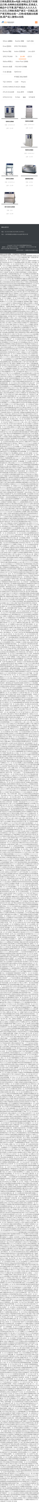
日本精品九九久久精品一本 (12, 908)
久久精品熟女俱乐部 (33, 415)
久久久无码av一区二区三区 (25, 350)
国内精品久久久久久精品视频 (22, 1002)
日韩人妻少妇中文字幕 (5, 655)
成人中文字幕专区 (14, 375)
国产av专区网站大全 (33, 803)
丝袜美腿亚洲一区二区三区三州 (14, 1157)
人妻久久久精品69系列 (21, 1180)
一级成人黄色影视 (6, 588)
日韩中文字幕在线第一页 (17, 1137)
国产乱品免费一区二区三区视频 (10, 924)
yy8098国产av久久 (16, 360)
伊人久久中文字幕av (20, 1113)
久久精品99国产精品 (26, 469)
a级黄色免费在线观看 (32, 740)
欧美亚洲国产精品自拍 (32, 1088)
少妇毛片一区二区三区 (17, 1154)
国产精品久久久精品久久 (18, 710)
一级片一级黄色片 (12, 1018)
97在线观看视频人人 (33, 375)
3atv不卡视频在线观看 (29, 1064)
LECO (30, 56)
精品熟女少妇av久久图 (27, 311)
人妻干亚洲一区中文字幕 (31, 860)
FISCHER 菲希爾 (21, 66)
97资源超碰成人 (21, 956)
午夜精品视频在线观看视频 (30, 464)
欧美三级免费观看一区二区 (31, 629)
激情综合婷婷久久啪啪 (16, 766)
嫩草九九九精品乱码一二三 (31, 585)
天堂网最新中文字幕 (7, 609)
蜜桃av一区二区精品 (11, 485)
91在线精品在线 (16, 720)
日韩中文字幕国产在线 (28, 1152)
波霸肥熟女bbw (12, 389)
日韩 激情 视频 (30, 965)
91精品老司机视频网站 (11, 1229)
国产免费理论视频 (32, 432)
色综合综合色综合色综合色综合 (13, 314)
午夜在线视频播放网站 (9, 448)
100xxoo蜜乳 (5, 454)
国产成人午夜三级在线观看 (18, 397)
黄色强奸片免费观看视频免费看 (14, 1087)
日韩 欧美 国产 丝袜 (32, 1186)
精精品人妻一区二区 (21, 567)
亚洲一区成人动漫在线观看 (27, 1106)
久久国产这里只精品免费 (28, 362)
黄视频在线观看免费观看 (25, 518)
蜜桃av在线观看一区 (33, 839)
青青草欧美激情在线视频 (24, 1178)
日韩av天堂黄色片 (22, 596)
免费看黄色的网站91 (18, 1054)
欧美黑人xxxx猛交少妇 (9, 743)
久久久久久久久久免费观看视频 (24, 1235)
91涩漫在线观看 (7, 347)
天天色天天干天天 (22, 909)
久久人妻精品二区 (27, 1172)
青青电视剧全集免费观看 (10, 577)
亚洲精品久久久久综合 (20, 792)
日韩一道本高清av (8, 585)
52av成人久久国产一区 (8, 860)
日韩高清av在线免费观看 (24, 557)
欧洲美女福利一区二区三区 (27, 789)
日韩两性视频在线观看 (27, 386)
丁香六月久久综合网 (14, 718)
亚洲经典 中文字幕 (21, 319)
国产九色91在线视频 (16, 301)
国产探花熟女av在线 (19, 645)
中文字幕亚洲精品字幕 (14, 275)
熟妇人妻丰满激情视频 (14, 515)
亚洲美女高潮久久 (31, 820)
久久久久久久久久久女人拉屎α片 (8, 601)
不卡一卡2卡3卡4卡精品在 (8, 870)
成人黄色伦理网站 (25, 1183)
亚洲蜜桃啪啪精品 (16, 433)
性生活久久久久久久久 (5, 1007)
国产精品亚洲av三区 (7, 583)
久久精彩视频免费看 (32, 746)
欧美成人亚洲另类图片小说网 (15, 265)
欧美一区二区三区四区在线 (11, 842)
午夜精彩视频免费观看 (25, 859)
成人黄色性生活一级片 (7, 355)
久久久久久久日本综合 (5, 1028)
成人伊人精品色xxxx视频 (13, 647)
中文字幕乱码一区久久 (22, 324)
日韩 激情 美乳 (12, 472)
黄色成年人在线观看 (16, 686)
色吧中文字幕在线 (19, 932)
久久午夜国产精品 (32, 707)
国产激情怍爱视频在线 (13, 518)
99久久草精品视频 (20, 593)
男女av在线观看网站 (28, 919)
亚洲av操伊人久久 (23, 526)
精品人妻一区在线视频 (22, 273)
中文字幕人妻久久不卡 (9, 308)
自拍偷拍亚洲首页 (30, 772)
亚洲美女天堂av (6, 365)
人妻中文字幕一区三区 (30, 1033)
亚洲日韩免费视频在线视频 (19, 606)
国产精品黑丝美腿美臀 (26, 916)
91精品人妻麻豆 (31, 725)
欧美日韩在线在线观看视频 (21, 331)
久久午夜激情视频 (4, 800)
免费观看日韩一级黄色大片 (28, 714)
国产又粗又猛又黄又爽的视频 (16, 521)
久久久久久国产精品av (14, 404)
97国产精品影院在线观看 (16, 572)
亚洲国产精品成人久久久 (20, 608)
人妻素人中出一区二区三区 (15, 1144)
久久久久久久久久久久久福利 (16, 1075)
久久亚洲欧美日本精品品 (15, 337)
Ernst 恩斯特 (7, 46)
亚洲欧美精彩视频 (22, 432)
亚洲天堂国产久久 (28, 678)
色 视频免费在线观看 (8, 1160)
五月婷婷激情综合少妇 (28, 689)
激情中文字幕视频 (9, 565)
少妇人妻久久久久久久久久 (26, 562)
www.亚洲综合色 (28, 938)
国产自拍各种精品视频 (13, 984)
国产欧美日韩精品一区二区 (30, 624)
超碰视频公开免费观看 (30, 510)
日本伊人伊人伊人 (27, 505)
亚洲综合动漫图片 (8, 627)
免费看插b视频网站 (12, 296)
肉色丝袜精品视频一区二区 (28, 686)
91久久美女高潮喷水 (9, 456)
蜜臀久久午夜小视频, (31, 723)
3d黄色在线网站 (20, 898)
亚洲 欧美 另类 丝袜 (30, 458)
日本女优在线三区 (6, 1181)
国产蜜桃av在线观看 (27, 303)
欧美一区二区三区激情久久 (26, 423)
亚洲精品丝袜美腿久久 (13, 562)
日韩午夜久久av (6, 745)
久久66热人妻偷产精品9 (10, 324)
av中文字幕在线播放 (31, 438)
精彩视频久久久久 (6, 402)
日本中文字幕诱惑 (8, 524)
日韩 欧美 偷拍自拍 (18, 539)
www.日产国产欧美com (12, 410)
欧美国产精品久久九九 (29, 521)
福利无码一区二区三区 (32, 875)
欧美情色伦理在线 (4, 326)
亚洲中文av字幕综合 (26, 345)
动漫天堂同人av (14, 1069)
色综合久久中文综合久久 (21, 676)
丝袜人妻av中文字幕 (24, 291)
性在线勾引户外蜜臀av (26, 754)
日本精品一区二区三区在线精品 (25, 544)
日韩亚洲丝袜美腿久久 (15, 1066)
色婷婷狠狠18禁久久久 (11, 831)
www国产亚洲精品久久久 (30, 966)
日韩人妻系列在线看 (9, 976)
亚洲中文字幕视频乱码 (27, 337)
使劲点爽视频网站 (10, 652)
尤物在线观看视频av (32, 862)
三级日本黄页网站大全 (13, 673)
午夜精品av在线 (16, 267)
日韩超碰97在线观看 (8, 948)
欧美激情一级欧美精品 (5, 586)
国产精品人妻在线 (16, 648)
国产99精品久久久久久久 (31, 300)
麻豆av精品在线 (26, 313)
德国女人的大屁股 (25, 569)
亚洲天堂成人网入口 (27, 433)
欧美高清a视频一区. (5, 1103)
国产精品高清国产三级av (21, 492)
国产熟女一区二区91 (25, 309)
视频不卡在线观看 (25, 430)
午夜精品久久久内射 (17, 692)
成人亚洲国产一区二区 (13, 958)
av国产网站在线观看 (16, 903)
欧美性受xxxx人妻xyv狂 (6, 841)
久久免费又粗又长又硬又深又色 (12, 789)
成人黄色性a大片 (23, 697)
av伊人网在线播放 (34, 366)
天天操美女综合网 (33, 759)
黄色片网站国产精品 (17, 815)
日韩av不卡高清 (24, 282)
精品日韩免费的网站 (9, 392)
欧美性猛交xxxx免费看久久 (8, 1235)
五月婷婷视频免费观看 (33, 681)
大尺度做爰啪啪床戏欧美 (11, 829)
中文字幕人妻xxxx (25, 554)
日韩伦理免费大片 (11, 943)
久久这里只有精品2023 (24, 293)
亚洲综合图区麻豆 (16, 868)
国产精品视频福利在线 (10, 640)
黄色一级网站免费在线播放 (13, 668)
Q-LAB (22, 56)
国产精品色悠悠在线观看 (32, 357)
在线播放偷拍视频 (14, 335)
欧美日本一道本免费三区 (25, 534)
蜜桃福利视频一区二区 (9, 580)
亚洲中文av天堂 (7, 1142)
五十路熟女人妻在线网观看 (31, 1137)
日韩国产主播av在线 (16, 508)
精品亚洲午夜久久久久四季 (32, 381)
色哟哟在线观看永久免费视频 (20, 415)
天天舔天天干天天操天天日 (13, 979)
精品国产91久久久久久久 (28, 802)
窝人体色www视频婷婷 (16, 745)
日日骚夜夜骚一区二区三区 (25, 1194)
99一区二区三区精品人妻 (6, 1072)
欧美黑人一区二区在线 (26, 404)
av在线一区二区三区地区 (17, 891)
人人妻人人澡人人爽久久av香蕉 (28, 422)
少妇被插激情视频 (11, 273)
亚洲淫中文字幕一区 (27, 339)
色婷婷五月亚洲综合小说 (23, 353)
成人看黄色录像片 (9, 759)
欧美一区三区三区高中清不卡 (26, 487)
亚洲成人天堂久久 (32, 492)
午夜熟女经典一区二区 (15, 1030)
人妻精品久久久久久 (8, 823)
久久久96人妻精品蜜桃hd (28, 989)
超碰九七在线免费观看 (14, 379)
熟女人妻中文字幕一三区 (25, 410)
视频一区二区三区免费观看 (26, 960)
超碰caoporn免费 (13, 650)
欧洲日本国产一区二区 (31, 397)
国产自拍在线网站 (32, 331)
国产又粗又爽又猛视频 (10, 1027)
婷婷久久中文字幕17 (25, 893)
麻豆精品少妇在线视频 (32, 1191)
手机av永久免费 (21, 389)
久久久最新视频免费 (14, 968)
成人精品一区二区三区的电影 (25, 829)
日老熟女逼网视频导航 (25, 890)
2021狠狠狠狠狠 (9, 974)
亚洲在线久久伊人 (27, 1189)
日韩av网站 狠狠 (11, 329)
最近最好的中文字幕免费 (22, 344)
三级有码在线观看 (15, 741)
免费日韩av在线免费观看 (11, 479)
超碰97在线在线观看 (10, 611)
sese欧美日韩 (12, 520)
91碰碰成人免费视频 (20, 280)
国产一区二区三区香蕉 (8, 1180)
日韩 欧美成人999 (23, 542)
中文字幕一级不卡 (23, 911)
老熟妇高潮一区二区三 (17, 529)
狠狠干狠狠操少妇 (26, 1030)
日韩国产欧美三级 (13, 694)
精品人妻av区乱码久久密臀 (14, 921)
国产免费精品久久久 (31, 507)
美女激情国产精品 (21, 601)
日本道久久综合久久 (23, 288)
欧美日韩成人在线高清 (27, 1207)
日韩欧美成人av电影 (17, 655)
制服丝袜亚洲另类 (14, 547)
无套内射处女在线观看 (27, 560)
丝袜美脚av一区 (30, 1105)
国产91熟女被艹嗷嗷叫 (32, 901)
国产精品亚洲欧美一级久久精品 (24, 471)
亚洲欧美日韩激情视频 (16, 761)
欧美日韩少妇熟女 (26, 1100)
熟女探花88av (31, 409)
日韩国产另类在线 (20, 580)
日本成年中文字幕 (8, 503)
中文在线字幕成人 (21, 640)
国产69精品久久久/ (22, 1005)
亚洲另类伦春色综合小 (32, 798)
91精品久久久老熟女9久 (11, 776)
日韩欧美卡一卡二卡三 (12, 894)
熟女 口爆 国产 (5, 378)
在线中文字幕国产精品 (7, 490)
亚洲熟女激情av (4, 275)
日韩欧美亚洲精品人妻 (5, 771)
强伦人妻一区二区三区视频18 (10, 660)
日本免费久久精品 (26, 318)
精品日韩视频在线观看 (7, 671)
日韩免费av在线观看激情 (29, 1119)
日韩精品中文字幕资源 (30, 285)
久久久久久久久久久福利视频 (21, 854)
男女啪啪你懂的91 (21, 1132)
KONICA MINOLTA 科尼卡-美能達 (14, 87)
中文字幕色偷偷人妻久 (30, 617)
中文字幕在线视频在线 (28, 427)
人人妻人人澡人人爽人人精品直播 (21, 609)
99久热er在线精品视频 (13, 476)
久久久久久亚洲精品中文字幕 (21, 728)
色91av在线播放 (6, 445)
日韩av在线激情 (30, 956)
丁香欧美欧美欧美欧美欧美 (17, 810)
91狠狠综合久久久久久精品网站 (18, 484)
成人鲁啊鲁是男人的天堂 (9, 898)
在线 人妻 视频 (30, 1077)
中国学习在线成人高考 (23, 831)
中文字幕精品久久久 (32, 777)
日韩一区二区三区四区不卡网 (21, 396)
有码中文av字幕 (27, 837)
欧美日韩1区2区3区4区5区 (7, 283)
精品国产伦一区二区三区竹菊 (10, 350)
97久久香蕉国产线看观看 (28, 1224)
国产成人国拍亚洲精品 (30, 392)
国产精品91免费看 (18, 945)
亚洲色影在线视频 (18, 477)
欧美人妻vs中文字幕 (19, 510)
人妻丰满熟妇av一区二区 (9, 632)
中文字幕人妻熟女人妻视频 (13, 363)
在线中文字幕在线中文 (17, 1090)
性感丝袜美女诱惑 (29, 824)
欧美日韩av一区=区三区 (11, 1079)
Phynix (23, 82)
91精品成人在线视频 (27, 508)
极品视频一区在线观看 (27, 494)
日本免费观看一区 (26, 888)
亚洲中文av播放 (32, 727)
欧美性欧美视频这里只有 (16, 378)
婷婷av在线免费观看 (28, 533)
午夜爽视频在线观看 (12, 288)
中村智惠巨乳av (16, 771)
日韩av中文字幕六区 (9, 1245)
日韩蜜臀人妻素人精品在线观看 (30, 511)
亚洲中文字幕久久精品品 (12, 1074)
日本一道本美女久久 (31, 394)
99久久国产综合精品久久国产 (29, 264)
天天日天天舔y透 (13, 342)
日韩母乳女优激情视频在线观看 (12, 474)
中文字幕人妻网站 (19, 1227)
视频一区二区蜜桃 (31, 298)
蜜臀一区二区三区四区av (10, 1005)
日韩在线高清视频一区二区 (24, 451)
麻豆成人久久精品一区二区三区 (18, 753)
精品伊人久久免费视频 (14, 376)
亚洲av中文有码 (13, 1131)
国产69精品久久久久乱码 (10, 621)
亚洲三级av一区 (4, 1131)
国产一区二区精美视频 (29, 365)
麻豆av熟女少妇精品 (11, 798)
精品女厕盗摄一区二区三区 (20, 717)
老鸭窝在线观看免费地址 (19, 583)
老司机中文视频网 (26, 811)
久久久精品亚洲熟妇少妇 (19, 399)
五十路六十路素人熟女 (28, 655)
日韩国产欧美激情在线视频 (19, 1186)
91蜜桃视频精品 (6, 754)
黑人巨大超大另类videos (32, 1012)
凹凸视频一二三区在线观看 (9, 1038)
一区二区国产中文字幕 (29, 536)
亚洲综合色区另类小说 (19, 503)
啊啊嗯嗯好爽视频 (22, 803)
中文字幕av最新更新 (19, 1017)
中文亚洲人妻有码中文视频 (19, 986)
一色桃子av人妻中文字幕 (23, 621)
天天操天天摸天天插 (16, 588)
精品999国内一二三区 (17, 952)
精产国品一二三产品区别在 (26, 1043)
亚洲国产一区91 (19, 1126)
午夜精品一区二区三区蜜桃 (24, 1131)
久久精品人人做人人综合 (15, 318)
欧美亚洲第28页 (23, 1069)
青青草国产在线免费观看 (8, 850)
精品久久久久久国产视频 (25, 673)
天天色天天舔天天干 (33, 482)
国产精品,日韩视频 (17, 663)
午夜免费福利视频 (27, 564)
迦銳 (24, 97)
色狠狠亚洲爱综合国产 (21, 520)
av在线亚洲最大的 (33, 769)
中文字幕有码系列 (9, 885)
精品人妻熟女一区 (21, 704)
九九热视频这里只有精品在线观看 (10, 697)
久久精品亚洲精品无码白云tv (16, 536)
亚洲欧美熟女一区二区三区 (7, 653)
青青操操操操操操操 (32, 479)
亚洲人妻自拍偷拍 (8, 340)
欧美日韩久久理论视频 (26, 1128)
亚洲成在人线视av (30, 270)
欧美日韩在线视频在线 (5, 999)
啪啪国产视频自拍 (29, 495)
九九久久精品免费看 (26, 1053)
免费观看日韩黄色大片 (29, 552)
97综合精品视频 (30, 912)
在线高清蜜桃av (8, 500)
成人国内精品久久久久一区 (27, 1167)
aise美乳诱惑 (3, 273)
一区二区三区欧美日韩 (15, 264)
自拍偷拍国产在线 (31, 847)
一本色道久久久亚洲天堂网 (30, 1181)
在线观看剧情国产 (19, 996)
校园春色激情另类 (19, 495)
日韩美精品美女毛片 (12, 352)
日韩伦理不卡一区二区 (31, 1113)
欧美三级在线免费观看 (17, 666)
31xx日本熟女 (24, 376)
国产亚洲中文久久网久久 (29, 712)
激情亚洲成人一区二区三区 (20, 1071)
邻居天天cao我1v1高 (5, 1090)
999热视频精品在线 (13, 384)
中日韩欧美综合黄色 (31, 751)
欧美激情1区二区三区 (31, 283)
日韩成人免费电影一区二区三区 (17, 1067)
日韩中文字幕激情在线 (26, 497)
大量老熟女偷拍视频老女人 (28, 467)
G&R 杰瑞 (30, 41)
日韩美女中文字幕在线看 (12, 412)
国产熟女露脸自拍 (8, 661)
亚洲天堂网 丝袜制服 (28, 942)
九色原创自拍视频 (9, 321)
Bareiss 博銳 (7, 51)
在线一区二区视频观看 (5, 368)
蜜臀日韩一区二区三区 (9, 629)
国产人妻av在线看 (27, 1090)
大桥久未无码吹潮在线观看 (7, 684)
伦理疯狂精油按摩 (33, 282)
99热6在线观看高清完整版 (26, 335)
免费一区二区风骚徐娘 (7, 645)
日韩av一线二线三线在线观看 (22, 419)
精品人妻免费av (25, 771)
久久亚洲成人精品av (31, 272)
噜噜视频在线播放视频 (21, 482)
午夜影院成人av (29, 391)
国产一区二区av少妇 (22, 1162)
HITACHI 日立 (7, 97)
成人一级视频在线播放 (8, 306)
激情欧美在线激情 (28, 477)
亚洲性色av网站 (24, 979)
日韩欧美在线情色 (15, 994)
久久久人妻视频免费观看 (22, 502)
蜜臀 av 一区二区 (32, 1103)
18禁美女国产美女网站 (29, 945)
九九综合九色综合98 (33, 1237)
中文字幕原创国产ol (7, 1198)
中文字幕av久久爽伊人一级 (23, 983)
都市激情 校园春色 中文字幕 (24, 1229)
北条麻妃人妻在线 (33, 324)
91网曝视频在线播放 (10, 1049)
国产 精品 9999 (8, 1242)
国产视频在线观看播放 (19, 671)
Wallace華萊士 (8, 61)
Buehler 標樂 (19, 41)
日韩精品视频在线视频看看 (16, 1134)
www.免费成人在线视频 (6, 287)
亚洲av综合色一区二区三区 (7, 260)
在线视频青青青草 (16, 311)
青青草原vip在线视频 (16, 658)
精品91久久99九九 (13, 487)
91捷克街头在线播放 (27, 440)
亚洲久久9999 (26, 1243)
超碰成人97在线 (28, 666)
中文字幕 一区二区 (22, 1214)
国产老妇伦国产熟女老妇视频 (12, 699)
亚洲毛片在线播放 (9, 883)
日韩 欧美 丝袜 (30, 797)
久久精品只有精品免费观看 (17, 381)
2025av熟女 (29, 383)
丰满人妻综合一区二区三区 (24, 634)
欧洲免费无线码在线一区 (27, 741)
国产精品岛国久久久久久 (32, 665)
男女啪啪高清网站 (25, 1007)
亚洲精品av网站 (8, 1116)
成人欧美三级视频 (24, 428)
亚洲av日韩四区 (23, 375)
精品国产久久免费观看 (10, 1170)
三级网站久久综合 (14, 546)
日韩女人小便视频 (15, 642)
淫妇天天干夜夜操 (13, 293)
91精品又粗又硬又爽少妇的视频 (24, 425)
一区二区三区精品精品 (7, 533)
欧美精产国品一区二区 (18, 849)
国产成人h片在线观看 (10, 1000)
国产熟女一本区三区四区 (8, 793)
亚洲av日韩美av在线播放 (20, 322)
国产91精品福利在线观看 (25, 694)
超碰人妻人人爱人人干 (31, 622)
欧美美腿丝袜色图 (15, 1183)
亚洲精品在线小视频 (7, 1216)
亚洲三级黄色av (6, 872)
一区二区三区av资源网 (15, 762)
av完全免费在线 (15, 309)
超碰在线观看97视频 (24, 1121)
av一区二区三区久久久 (20, 1077)
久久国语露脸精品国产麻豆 (31, 810)
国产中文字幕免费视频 (10, 451)
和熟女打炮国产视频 (15, 1145)
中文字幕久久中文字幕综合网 (29, 663)
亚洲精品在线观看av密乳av (21, 1203)
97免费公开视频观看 (24, 489)
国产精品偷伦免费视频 (20, 1141)
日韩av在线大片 (4, 376)
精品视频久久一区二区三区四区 (11, 1025)
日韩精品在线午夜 (20, 1036)
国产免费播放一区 (13, 657)
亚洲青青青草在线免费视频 (31, 1245)
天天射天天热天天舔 (14, 423)
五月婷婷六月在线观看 (8, 938)
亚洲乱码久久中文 (6, 345)
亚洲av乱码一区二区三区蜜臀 (22, 850)
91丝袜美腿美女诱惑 (21, 409)
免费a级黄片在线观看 (16, 779)
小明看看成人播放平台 (31, 580)
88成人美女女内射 (8, 701)
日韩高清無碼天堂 (6, 309)
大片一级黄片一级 (19, 938)
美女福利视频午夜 (33, 273)
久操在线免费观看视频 (20, 1080)
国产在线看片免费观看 (7, 295)
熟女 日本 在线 (34, 1062)
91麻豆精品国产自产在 (19, 627)
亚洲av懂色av (21, 438)
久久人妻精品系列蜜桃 (16, 846)
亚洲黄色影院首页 (32, 596)
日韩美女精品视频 (21, 943)
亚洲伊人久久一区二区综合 (22, 456)
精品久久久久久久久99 (18, 287)
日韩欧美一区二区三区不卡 (26, 546)
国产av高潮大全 (22, 479)
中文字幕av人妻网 (31, 991)
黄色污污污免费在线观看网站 (7, 912)
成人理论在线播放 (19, 1004)
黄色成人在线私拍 (4, 1134)
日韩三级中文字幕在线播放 (7, 331)
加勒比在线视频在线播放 (25, 570)
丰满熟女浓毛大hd (8, 510)
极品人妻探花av (22, 657)
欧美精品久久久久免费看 (10, 544)
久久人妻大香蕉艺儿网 (19, 1010)
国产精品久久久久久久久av (30, 371)
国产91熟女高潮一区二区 (31, 340)
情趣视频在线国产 (4, 1139)
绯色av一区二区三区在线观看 (10, 906)
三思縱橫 (30, 92)
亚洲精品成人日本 (8, 327)
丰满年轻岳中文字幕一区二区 (23, 821)
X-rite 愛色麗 (7, 72)
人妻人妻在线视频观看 (30, 528)
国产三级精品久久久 (23, 352)
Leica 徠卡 (31, 51)
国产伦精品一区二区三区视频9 (20, 1185)
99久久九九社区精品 (5, 358)
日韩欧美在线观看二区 (13, 366)
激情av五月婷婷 (18, 295)
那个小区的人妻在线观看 (26, 379)
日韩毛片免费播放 (27, 917)
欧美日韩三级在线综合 (5, 1212)
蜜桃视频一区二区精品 (14, 1225)
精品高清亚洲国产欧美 (23, 531)
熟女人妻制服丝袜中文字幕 (14, 1168)
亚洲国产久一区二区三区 (28, 973)
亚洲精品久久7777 (27, 1116)
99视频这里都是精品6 (20, 740)
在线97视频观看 (19, 826)
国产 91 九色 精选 (4, 709)
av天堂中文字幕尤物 (14, 859)
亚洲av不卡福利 (10, 578)
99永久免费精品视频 (19, 585)
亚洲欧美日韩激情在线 (5, 505)
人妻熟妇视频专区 (30, 389)
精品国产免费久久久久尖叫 (18, 844)
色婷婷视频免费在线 (10, 407)
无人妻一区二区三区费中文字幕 (29, 1066)
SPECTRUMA (8, 56)
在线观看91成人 (13, 531)
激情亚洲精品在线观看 (17, 513)
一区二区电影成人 (7, 916)
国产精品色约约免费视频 (12, 498)
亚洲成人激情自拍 (22, 963)
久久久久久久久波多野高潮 (21, 463)
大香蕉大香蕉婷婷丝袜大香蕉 (9, 319)
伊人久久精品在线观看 (5, 1015)
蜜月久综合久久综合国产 (22, 348)
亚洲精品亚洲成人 (28, 836)
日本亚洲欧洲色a (23, 1084)
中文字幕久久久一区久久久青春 (15, 966)
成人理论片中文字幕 (27, 774)
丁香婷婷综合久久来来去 (12, 1222)
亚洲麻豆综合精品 (4, 877)
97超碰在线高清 (13, 1085)
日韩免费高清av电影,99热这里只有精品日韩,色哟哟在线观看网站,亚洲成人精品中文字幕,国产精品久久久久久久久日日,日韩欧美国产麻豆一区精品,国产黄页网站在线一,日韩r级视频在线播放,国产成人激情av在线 (19, 257)
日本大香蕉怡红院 (20, 652)
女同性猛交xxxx (23, 969)
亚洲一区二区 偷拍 (15, 828)
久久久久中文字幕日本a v (18, 1211)
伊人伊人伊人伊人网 (19, 541)
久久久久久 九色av (19, 458)
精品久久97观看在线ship (21, 565)
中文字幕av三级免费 (14, 454)
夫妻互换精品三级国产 (26, 267)
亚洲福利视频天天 (21, 1170)
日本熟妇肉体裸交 (4, 963)
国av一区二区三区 (18, 533)
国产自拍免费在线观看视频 (7, 332)
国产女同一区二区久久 (10, 353)
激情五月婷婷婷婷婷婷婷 (28, 360)
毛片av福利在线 (7, 1137)
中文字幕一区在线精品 (16, 371)
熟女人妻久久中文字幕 (12, 803)
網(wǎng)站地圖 (5, 248)
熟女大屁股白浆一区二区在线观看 (26, 924)
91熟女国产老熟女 (21, 329)
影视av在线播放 (6, 901)
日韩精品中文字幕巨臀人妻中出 (10, 1097)
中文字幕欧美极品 (15, 834)
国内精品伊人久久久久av (8, 446)
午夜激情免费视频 (33, 1031)
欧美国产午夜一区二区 (10, 704)
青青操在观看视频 (17, 756)
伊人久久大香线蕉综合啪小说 (9, 878)
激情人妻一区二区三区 (26, 406)
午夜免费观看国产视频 (19, 278)
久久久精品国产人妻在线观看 (10, 909)
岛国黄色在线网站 (22, 927)
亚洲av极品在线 (29, 347)
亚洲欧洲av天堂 (9, 731)
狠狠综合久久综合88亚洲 (19, 777)
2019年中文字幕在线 (31, 459)
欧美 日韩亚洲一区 (14, 461)
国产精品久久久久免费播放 (25, 466)
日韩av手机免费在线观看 (21, 976)
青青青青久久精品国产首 (11, 1178)
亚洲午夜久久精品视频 (31, 329)
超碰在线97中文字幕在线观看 (12, 1230)
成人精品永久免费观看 (10, 881)
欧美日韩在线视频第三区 (32, 1010)
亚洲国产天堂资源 (20, 870)
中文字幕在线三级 (14, 326)
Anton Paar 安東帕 (22, 61)
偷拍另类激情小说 (27, 731)
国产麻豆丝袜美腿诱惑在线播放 (18, 670)
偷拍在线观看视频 (30, 484)
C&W (16, 82)
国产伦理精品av (33, 1150)
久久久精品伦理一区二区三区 (9, 730)
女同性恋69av (9, 538)
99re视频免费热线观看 (22, 730)
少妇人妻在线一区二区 (10, 634)
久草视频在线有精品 (22, 785)
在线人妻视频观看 (18, 524)
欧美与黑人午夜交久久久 (8, 1002)
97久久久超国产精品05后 (32, 503)
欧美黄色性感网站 (25, 515)
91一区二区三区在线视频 (16, 573)
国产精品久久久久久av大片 (12, 570)
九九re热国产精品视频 (10, 1062)
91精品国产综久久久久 (17, 368)
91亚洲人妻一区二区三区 (13, 406)
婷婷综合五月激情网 (17, 1247)
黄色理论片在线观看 (20, 1105)
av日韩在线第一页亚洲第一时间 (13, 802)
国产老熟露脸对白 (32, 1049)
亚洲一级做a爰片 (9, 477)
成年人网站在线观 (9, 463)
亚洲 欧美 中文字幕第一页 (31, 1101)
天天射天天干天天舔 (26, 1230)
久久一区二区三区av (19, 340)
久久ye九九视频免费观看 (15, 386)
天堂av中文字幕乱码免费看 (30, 1242)
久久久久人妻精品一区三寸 (27, 275)
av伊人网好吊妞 (16, 1007)
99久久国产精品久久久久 (29, 378)
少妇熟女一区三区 (18, 731)
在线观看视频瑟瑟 (29, 290)
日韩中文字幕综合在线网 (12, 813)
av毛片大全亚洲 (16, 916)
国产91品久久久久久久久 (27, 828)
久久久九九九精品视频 (32, 334)
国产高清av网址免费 (24, 269)
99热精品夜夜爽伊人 (20, 715)
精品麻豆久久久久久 (5, 301)
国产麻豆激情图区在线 (27, 1238)
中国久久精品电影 (19, 549)
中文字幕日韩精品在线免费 (31, 691)
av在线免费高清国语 (22, 1027)
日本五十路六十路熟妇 (20, 904)
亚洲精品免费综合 (15, 402)
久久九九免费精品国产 (15, 373)
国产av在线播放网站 (16, 511)
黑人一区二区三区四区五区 (14, 774)
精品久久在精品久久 (18, 678)
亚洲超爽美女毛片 (27, 1115)
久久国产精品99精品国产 (6, 777)
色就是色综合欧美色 (25, 454)
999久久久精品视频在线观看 (17, 262)
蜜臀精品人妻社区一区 (19, 453)
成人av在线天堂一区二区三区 (9, 981)
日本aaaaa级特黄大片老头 (30, 1075)
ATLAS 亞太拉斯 (8, 92)
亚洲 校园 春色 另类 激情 (21, 961)
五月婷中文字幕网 (19, 392)
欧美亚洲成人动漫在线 (32, 1098)
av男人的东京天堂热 (27, 1168)
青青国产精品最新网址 (12, 438)
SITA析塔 (32, 97)
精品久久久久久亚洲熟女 (16, 919)
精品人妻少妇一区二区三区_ (24, 420)
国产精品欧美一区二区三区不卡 (8, 417)
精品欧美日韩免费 (29, 1041)
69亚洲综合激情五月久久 (16, 365)
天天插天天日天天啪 (30, 671)
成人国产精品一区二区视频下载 (17, 304)
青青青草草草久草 (25, 800)
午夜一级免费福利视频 (10, 696)
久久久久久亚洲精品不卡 (10, 1020)
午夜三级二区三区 (10, 674)
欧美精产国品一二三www (30, 992)
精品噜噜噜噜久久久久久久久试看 (21, 277)
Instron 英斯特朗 (19, 51)
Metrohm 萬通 (7, 66)
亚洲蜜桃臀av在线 (19, 528)
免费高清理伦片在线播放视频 (21, 327)
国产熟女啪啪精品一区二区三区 (11, 1173)
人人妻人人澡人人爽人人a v (29, 722)
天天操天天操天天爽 (9, 555)
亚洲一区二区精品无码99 (29, 1144)
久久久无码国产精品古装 (8, 792)
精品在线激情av (18, 490)
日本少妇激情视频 (19, 290)
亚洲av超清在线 (10, 1080)
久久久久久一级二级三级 (29, 265)
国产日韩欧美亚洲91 (26, 1139)
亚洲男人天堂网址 (18, 1072)
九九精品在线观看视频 (27, 762)
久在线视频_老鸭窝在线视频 (22, 321)
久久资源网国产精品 (24, 1095)
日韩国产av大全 (24, 984)
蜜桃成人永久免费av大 (16, 427)
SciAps (17, 97)
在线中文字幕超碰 (7, 1211)
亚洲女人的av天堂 (14, 291)
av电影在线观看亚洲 (5, 1064)
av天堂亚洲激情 (6, 282)
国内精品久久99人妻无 (14, 469)
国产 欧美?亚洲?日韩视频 (25, 968)
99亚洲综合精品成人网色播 (29, 1216)
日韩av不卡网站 (10, 691)
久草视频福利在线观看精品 (8, 567)
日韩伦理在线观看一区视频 (18, 507)
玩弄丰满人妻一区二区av (28, 1108)
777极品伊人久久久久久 (6, 430)
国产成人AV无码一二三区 (17, 445)
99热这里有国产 (24, 1046)
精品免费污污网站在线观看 (12, 1043)
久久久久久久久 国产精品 (8, 280)
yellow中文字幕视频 (22, 1149)
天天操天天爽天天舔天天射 (27, 834)
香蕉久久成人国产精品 (23, 635)
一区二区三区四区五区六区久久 (20, 922)
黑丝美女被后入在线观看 (8, 599)
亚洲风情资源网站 (19, 860)
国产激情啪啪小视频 (27, 301)
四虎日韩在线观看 (9, 495)
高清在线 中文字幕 (26, 648)
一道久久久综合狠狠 (30, 857)
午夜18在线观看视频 (27, 559)
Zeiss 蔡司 (20, 92)
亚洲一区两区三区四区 (5, 513)
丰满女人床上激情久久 (7, 322)
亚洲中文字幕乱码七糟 (15, 714)
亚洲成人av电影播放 (7, 857)
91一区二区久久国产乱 (27, 921)
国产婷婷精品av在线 (15, 1051)
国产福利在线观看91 (10, 482)
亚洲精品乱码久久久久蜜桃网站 (27, 1040)
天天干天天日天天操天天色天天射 (22, 639)
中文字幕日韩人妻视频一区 (25, 650)
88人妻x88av (33, 269)
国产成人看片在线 (10, 687)
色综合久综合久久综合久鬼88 (15, 388)
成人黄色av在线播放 (20, 383)
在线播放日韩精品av (5, 686)
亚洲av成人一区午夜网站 (23, 577)
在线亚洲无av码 (16, 999)
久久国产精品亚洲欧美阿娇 (20, 862)
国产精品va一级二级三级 (19, 997)
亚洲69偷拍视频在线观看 (6, 748)
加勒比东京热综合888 (32, 704)
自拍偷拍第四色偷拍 (10, 348)
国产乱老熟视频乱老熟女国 (11, 873)
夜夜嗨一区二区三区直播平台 (24, 1018)
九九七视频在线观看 (5, 1033)
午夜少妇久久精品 (14, 269)
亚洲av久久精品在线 (26, 474)
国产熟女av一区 (28, 529)
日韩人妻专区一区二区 (20, 797)
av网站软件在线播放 (33, 684)
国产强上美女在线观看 (15, 494)
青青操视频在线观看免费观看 (30, 745)
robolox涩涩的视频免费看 (11, 542)
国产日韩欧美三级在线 (15, 888)
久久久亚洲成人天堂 (10, 425)
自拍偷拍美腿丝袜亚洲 (30, 844)
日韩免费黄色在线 (27, 1092)
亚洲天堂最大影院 (15, 754)
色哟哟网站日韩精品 (10, 344)
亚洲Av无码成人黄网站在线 (19, 1013)
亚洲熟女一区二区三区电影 (12, 1084)
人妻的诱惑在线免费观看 (27, 999)
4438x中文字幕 (24, 363)
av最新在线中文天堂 (31, 986)
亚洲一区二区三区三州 (29, 953)
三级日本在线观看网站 (9, 471)
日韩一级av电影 (10, 419)
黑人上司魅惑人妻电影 (17, 1082)
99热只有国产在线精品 (14, 480)
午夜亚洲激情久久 (22, 764)
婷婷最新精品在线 (7, 815)
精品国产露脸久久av (14, 1023)
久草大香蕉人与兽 (29, 262)
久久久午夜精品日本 (17, 564)
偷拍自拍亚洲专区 (4, 335)
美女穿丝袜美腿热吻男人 (10, 1191)
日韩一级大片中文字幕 (19, 626)
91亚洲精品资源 (32, 520)
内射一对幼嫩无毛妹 (15, 1128)
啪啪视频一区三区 (21, 1191)
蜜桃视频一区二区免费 (25, 461)
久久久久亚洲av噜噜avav (17, 358)
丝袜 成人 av (11, 435)
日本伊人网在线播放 (32, 657)
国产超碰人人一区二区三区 (25, 894)
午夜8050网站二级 (28, 880)
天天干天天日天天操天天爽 (14, 679)
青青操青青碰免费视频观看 (14, 1188)
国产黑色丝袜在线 (4, 262)
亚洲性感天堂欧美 (14, 282)
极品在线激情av (14, 963)
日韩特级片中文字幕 (8, 453)
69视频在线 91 (26, 805)
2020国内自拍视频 (27, 588)
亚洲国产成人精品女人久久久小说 (17, 665)
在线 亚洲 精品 (14, 1220)
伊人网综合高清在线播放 (30, 370)
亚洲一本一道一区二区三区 (27, 718)
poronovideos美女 (32, 842)
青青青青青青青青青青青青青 (23, 613)
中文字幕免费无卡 (16, 1015)
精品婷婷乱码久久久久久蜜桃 (25, 1097)
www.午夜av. (13, 1199)
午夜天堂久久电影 (24, 1240)
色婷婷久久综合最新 (33, 1069)
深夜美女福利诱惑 (22, 401)
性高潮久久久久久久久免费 (29, 295)
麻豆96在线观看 (14, 551)
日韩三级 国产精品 (24, 366)
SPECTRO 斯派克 (20, 46)
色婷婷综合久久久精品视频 (19, 500)
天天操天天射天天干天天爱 (8, 593)
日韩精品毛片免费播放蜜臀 (30, 795)
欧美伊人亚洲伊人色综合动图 (17, 709)
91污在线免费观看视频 (14, 1106)
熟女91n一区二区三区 (30, 645)
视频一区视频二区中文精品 (17, 1033)
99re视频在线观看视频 (22, 733)
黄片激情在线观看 (19, 691)
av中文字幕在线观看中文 (19, 723)
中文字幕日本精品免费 (33, 764)
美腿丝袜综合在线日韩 (15, 313)
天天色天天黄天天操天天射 (20, 823)
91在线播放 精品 (33, 428)
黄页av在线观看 (19, 836)
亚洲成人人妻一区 (22, 590)
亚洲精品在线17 (29, 864)
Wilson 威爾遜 (7, 41)
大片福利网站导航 (29, 287)
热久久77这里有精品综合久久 (9, 1201)
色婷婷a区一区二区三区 (13, 1206)
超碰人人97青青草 (20, 459)
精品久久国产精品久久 (10, 833)
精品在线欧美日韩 (7, 663)
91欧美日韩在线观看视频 (23, 1062)
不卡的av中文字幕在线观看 (12, 1240)
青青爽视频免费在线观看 (18, 285)
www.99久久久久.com (9, 1165)
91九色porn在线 (7, 507)
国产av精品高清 (28, 643)
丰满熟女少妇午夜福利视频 (10, 635)
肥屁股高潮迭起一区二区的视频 (19, 727)
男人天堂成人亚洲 (23, 551)
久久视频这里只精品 (20, 622)
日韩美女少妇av (13, 785)
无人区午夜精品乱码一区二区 (12, 681)
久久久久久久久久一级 (8, 676)
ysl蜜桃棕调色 (20, 833)
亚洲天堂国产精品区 (5, 761)
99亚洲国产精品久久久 (21, 604)
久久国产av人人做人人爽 (10, 818)
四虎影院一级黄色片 (23, 660)
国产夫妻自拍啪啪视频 (5, 1013)
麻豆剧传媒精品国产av (11, 1214)
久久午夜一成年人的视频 (22, 1150)
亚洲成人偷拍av (6, 1220)
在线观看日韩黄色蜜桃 (20, 930)
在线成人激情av (15, 1056)
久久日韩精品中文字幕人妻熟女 (26, 296)
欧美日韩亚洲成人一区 (32, 1013)
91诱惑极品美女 (10, 492)
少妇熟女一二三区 (20, 772)
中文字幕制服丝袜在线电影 (19, 867)
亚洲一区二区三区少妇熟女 (24, 1124)
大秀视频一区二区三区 (17, 1181)
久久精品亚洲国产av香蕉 (17, 370)
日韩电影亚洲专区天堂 (8, 875)
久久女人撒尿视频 (30, 950)
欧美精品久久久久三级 (29, 388)
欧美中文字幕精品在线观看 (14, 303)
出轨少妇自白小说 (26, 575)
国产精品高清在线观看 (17, 683)
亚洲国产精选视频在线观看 (13, 1234)
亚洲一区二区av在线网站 (24, 614)
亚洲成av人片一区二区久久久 (17, 1175)
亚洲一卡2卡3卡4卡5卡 (15, 560)
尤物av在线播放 (6, 1069)
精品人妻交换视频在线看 (15, 362)
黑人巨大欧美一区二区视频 (9, 420)
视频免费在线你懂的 (27, 1198)
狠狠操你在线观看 (29, 1028)
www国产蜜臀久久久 (32, 1005)
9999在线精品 (28, 793)
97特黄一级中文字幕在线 (21, 578)
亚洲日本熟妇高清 (9, 441)
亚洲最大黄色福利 (30, 593)
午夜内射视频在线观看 (12, 557)
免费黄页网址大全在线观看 (19, 841)
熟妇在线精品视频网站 (19, 283)
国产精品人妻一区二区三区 (19, 619)
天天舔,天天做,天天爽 (16, 598)
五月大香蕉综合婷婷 (18, 782)
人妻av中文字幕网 (18, 795)
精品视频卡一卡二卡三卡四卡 (18, 886)
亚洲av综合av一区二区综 (24, 516)
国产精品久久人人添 (21, 855)
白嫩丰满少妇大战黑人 (27, 1188)
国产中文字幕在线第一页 (28, 658)
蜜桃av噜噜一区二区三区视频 (22, 306)
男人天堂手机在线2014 (28, 314)
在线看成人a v (12, 733)
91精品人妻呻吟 (13, 956)
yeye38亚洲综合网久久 (28, 373)
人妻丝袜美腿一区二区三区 (15, 712)
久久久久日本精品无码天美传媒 (31, 846)
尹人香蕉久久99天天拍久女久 (20, 1059)
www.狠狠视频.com (23, 816)
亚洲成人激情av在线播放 (17, 1064)
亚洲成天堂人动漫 (6, 965)
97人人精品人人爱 (13, 401)
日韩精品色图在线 (25, 749)
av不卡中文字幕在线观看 (18, 347)
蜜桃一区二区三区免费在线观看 (26, 450)
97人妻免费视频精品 (17, 805)
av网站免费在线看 (9, 1126)
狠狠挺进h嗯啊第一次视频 (23, 436)
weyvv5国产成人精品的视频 (28, 720)
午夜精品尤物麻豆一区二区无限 (18, 901)
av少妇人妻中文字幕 (29, 735)
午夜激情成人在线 (11, 523)
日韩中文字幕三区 (21, 798)
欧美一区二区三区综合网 (30, 1054)
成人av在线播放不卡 (9, 961)
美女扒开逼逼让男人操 (21, 591)
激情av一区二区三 (33, 911)
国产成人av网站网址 (31, 1022)
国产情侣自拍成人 (21, 1098)
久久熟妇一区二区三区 (20, 885)
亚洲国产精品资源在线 (17, 953)
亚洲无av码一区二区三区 (20, 948)
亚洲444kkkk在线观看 (18, 735)
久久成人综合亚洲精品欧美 (26, 476)
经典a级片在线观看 (17, 575)
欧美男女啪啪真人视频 (14, 569)
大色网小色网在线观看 (20, 394)
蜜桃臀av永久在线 (13, 616)
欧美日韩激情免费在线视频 (14, 1111)
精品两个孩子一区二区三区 (23, 308)
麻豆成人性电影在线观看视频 (18, 272)
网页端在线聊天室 (26, 603)
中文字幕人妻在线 (15, 1048)
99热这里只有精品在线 (20, 787)
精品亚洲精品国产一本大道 (21, 684)
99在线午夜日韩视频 (26, 402)
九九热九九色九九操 (8, 639)
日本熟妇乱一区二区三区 (15, 440)
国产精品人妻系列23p (11, 414)
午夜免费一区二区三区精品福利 (23, 555)
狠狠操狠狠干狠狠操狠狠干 (27, 316)
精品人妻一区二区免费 (15, 1193)
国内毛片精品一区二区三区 (31, 996)
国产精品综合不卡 (28, 358)
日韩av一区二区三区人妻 (31, 549)
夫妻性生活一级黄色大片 (30, 780)
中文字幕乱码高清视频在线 (12, 1040)
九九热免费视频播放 (26, 1044)
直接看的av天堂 (28, 541)
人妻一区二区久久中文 (28, 490)
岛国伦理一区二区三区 (32, 407)
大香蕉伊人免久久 (23, 813)
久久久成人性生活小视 (7, 278)
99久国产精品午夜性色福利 (25, 414)
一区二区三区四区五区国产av (18, 270)
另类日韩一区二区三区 (26, 935)
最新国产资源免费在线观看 (21, 637)
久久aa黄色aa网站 (13, 526)
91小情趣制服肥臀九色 (8, 458)
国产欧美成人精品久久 (7, 552)
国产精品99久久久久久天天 (18, 300)
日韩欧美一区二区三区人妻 (29, 1157)
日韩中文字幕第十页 (8, 945)
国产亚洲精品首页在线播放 (30, 782)
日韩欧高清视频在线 (15, 1053)
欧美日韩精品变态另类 (28, 572)
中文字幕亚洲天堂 (10, 459)
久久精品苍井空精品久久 (22, 472)
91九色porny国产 (25, 480)
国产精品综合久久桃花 (29, 1134)
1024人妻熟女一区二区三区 (12, 736)
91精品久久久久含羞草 (20, 435)
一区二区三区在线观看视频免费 (28, 668)
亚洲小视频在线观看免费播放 (13, 1224)
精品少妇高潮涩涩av (23, 906)
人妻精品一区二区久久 (19, 355)
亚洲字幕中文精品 (15, 345)
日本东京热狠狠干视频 (8, 290)
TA (16, 56)
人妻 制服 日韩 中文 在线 (13, 316)
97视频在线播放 (7, 311)
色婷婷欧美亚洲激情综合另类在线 (23, 1204)
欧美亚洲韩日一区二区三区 (25, 1085)
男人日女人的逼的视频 (17, 934)
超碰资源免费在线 (14, 1121)
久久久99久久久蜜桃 (8, 357)
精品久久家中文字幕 (25, 925)
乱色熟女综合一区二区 (21, 746)
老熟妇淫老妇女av (33, 599)
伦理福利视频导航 (13, 450)
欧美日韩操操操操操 (14, 489)
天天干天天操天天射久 (8, 806)
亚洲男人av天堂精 (4, 1100)
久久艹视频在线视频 (22, 914)
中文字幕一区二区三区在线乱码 (29, 1129)
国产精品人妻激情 (7, 1186)
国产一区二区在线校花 (15, 339)
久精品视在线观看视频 (21, 1165)
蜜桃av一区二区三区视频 (12, 890)
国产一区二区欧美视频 (7, 464)
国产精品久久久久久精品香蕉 (18, 790)
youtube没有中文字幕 (24, 384)
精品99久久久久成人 (22, 852)
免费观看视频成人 (11, 1162)
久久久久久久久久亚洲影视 (21, 769)
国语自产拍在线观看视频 (30, 368)
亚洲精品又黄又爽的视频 (6, 997)
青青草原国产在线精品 (19, 357)
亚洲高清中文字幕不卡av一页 (20, 705)
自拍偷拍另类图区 (27, 1082)
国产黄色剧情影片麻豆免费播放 (18, 947)
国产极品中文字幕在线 (27, 758)
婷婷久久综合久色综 (27, 1212)
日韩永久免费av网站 (5, 741)
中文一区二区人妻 (23, 1023)
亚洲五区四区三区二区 (26, 1163)
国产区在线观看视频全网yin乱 (23, 1176)
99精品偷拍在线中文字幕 (6, 626)
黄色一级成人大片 (19, 793)
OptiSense (17, 72)
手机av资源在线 (7, 868)
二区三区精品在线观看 (24, 767)
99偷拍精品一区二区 (33, 927)
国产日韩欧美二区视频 (12, 839)
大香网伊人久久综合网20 (18, 630)
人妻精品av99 (5, 1085)
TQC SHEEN (7, 82)
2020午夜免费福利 (24, 326)
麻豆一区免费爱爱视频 (17, 1142)
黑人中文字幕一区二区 (32, 886)
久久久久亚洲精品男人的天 (20, 899)
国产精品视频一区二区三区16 (10, 927)
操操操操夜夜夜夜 (32, 676)
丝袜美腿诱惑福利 (10, 604)
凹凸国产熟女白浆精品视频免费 (8, 409)
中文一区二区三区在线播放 (26, 498)
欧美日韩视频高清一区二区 (7, 847)
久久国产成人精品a (16, 554)
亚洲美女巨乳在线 (7, 867)
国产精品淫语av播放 (31, 987)
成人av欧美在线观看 (25, 1196)
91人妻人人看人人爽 (22, 818)
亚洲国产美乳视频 (7, 756)
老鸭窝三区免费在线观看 (26, 1145)
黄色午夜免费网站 (4, 484)
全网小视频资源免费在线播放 (10, 596)
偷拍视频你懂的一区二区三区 (7, 383)
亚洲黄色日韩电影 (24, 547)
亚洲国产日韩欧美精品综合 (12, 1046)
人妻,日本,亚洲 (12, 983)
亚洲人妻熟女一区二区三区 (27, 647)
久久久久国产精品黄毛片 (27, 1048)
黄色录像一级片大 (16, 1198)
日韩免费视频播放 (27, 1072)
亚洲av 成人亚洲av (10, 1219)
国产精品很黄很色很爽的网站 (25, 616)
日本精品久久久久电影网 (26, 736)
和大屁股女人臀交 (7, 720)
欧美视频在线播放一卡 (20, 847)
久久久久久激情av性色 (15, 722)
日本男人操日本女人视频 (18, 391)
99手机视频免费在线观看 (16, 1093)
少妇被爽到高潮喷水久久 (8, 528)
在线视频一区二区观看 (20, 446)
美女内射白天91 (30, 399)
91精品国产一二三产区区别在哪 (10, 978)
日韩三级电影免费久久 (6, 929)
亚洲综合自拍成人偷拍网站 (15, 1152)
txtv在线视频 (26, 1123)
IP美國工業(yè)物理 (20, 77)
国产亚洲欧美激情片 (21, 523)
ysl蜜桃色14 (14, 466)
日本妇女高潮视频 (31, 567)
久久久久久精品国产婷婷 (18, 864)
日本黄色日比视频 (17, 748)
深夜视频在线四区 (23, 586)
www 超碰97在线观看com (31, 260)
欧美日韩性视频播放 (15, 800)
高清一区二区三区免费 (8, 1088)
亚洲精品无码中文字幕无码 (9, 443)
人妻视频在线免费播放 (25, 412)
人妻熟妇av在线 (31, 319)
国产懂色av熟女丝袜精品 (31, 898)
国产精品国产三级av (19, 260)
